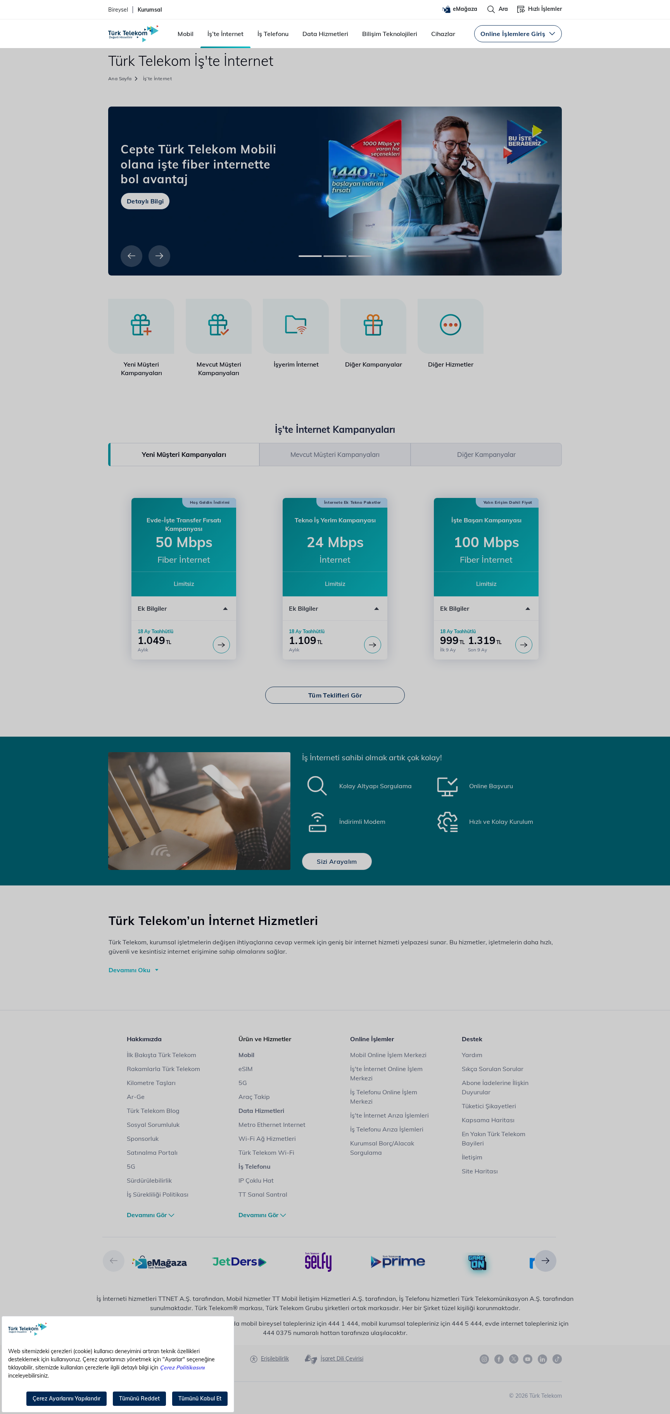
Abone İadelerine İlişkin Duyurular (495, 1087)
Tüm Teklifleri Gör (335, 695)
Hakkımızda (144, 1039)
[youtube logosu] (528, 1359)
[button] (131, 256)
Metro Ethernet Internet (272, 1124)
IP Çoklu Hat (256, 1180)
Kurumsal (150, 9)
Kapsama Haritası (488, 1120)
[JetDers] (239, 1261)
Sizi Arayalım (337, 861)
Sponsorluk (143, 1138)
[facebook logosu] (499, 1359)
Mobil (185, 34)
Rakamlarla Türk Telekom (163, 1069)
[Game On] (477, 1263)
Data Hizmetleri (325, 34)
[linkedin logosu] (543, 1359)
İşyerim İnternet (296, 364)
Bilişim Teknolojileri (389, 34)
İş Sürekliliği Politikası (157, 1194)
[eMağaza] (159, 1261)
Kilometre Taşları (151, 1083)
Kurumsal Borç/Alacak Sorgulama (382, 1147)
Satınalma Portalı (152, 1152)
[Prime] (398, 1261)
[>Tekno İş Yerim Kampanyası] (372, 644)
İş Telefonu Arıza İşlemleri (386, 1129)
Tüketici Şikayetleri (489, 1106)
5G (131, 1166)
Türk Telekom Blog (153, 1110)
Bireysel (118, 9)
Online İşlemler (372, 1039)
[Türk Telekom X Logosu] (513, 1359)
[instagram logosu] (485, 1359)
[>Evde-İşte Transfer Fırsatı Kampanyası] (221, 644)
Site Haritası (480, 1171)
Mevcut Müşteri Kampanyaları (219, 368)
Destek (472, 1039)
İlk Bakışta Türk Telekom (161, 1055)
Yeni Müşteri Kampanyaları (141, 368)
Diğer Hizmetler (450, 364)
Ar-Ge (136, 1097)
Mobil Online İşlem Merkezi (388, 1055)
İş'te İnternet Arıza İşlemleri (389, 1115)
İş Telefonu (272, 34)
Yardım (472, 1055)
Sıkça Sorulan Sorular (492, 1069)
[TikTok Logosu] (557, 1359)
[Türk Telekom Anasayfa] (133, 33)
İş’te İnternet (225, 34)
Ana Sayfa (120, 78)
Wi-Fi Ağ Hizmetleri (267, 1138)
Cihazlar (443, 34)
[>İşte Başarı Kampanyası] (523, 644)
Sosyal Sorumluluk (153, 1124)
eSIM (245, 1069)
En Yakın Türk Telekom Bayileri (493, 1138)
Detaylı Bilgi (145, 201)
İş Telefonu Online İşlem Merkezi (383, 1096)
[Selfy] (318, 1261)
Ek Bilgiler (152, 608)
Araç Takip (254, 1097)
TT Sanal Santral (262, 1194)
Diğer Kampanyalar (373, 364)
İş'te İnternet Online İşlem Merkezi (386, 1073)
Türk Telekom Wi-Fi (266, 1152)
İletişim (472, 1157)
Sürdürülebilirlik (149, 1180)
